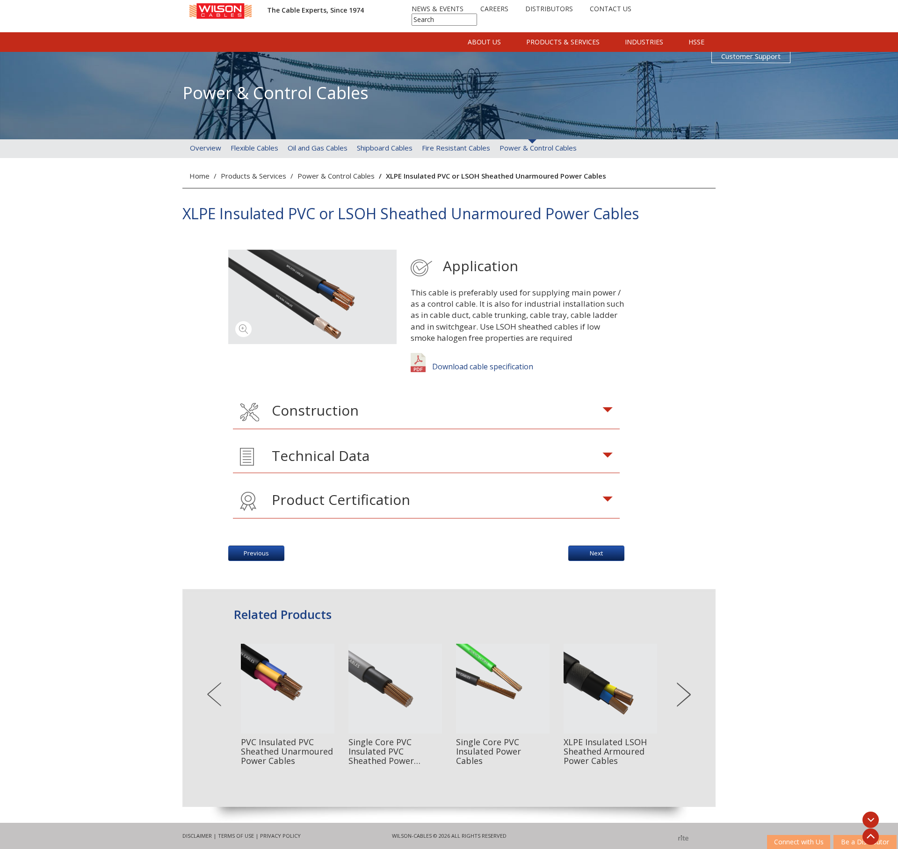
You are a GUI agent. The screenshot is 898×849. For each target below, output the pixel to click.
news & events (437, 8)
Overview (205, 147)
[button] (426, 412)
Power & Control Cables (538, 147)
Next (596, 553)
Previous (256, 553)
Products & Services (563, 41)
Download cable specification (481, 366)
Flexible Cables (254, 147)
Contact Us (610, 8)
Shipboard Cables (385, 147)
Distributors (549, 8)
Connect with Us (799, 841)
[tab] (426, 412)
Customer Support (751, 56)
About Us (484, 41)
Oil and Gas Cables (318, 147)
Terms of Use (236, 835)
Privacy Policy (280, 835)
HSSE (696, 41)
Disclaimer (197, 835)
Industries (644, 41)
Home (199, 175)
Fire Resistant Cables (456, 147)
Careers (494, 8)
